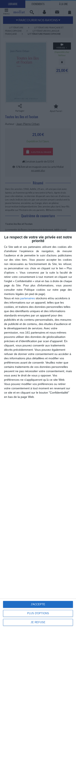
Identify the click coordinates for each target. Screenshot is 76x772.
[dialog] (38, 502)
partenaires (27, 298)
